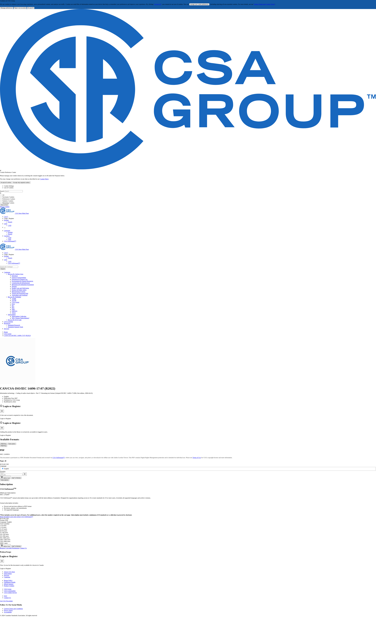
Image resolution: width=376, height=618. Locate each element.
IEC (13, 306)
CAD (9, 225)
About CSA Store (9, 572)
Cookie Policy (44, 179)
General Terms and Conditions (13, 608)
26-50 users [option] (3, 531)
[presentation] (0, 170)
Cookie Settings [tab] (9, 186)
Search (2, 191)
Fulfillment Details (9, 582)
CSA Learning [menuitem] (8, 321)
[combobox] (9, 267)
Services (6, 575)
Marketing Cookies (8, 203)
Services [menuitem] (6, 329)
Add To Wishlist (16, 478)
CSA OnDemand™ (10, 241)
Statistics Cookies (7, 201)
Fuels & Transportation (19, 277)
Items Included (4, 517)
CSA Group (15, 302)
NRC (13, 309)
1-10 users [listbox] (3, 525)
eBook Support (8, 584)
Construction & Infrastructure (21, 283)
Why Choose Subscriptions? (20, 318)
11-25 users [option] (3, 529)
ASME (14, 299)
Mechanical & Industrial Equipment (23, 284)
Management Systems (18, 292)
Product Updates (9, 586)
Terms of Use (197, 457)
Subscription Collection (19, 316)
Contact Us (23, 548)
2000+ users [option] (4, 543)
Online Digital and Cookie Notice (264, 4)
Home (6, 332)
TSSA (14, 313)
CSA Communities (10, 591)
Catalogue (7, 577)
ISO (13, 307)
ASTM (14, 300)
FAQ (5, 596)
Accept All (157, 4)
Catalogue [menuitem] (7, 272)
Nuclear (14, 286)
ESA (13, 304)
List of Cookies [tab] (8, 188)
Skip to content (4, 207)
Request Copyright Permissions (9, 548)
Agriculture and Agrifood (19, 295)
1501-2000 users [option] (5, 541)
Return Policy (8, 580)
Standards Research (14, 325)
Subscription (8, 573)
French (10, 222)
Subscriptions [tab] (5, 480)
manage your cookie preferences (199, 4)
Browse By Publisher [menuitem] (14, 297)
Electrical (15, 276)
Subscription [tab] (11, 444)
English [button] (6, 220)
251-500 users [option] (4, 536)
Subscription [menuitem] (12, 314)
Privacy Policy (8, 610)
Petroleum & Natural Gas (19, 279)
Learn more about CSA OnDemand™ (21, 517)
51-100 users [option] (4, 532)
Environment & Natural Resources (22, 281)
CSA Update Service (10, 592)
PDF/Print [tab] (3, 444)
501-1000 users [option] (4, 538)
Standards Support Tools (15, 327)
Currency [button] (7, 236)
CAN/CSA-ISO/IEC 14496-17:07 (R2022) (17, 335)
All (3, 195)
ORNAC (14, 311)
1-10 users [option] (3, 527)
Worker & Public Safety (19, 290)
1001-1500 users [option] (5, 539)
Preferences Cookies (8, 199)
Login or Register (9, 556)
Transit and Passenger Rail (20, 293)
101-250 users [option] (4, 534)
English (10, 232)
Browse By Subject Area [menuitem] (15, 274)
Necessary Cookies (8, 197)
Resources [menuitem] (7, 323)
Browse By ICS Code (14, 320)
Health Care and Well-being (20, 288)
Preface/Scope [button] (5, 552)
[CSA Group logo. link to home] (188, 169)
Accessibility (8, 612)
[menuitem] (194, 276)
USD (5, 224)
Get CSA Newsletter (6, 601)
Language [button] (7, 230)
